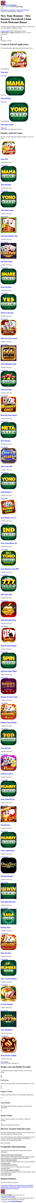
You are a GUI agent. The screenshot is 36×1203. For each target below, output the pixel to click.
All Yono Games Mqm (9, 671)
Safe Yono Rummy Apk (9, 236)
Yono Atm (4, 72)
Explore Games (5, 31)
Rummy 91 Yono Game (9, 697)
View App (3, 75)
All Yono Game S (7, 774)
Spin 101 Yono (6, 953)
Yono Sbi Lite (5, 748)
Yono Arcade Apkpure (9, 979)
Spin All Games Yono (8, 620)
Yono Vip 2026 (6, 287)
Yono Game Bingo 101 (9, 543)
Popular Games (8, 10)
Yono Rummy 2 (6, 492)
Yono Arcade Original (8, 646)
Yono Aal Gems (6, 389)
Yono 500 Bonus (6, 1030)
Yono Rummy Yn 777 (8, 517)
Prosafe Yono (5, 825)
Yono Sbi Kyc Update (8, 1055)
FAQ (23, 10)
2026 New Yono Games (9, 338)
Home (2, 10)
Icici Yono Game (6, 261)
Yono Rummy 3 (23, 1187)
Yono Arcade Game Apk (12, 1187)
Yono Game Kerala (8, 850)
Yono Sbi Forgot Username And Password (17, 1187)
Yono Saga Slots (6, 466)
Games (6, 1196)
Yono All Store (6, 98)
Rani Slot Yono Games (9, 415)
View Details (4, 165)
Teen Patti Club (6, 594)
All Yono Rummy (7, 876)
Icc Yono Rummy (7, 1004)
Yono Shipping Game (8, 364)
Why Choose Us (17, 10)
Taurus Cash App (7, 313)
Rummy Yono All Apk (9, 722)
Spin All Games (15, 1185)
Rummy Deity (6, 927)
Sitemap (27, 10)
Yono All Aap (5, 441)
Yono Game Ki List (8, 799)
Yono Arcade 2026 (6, 1185)
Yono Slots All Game (8, 902)
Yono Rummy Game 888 (10, 569)
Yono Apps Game (7, 124)
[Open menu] (17, 5)
